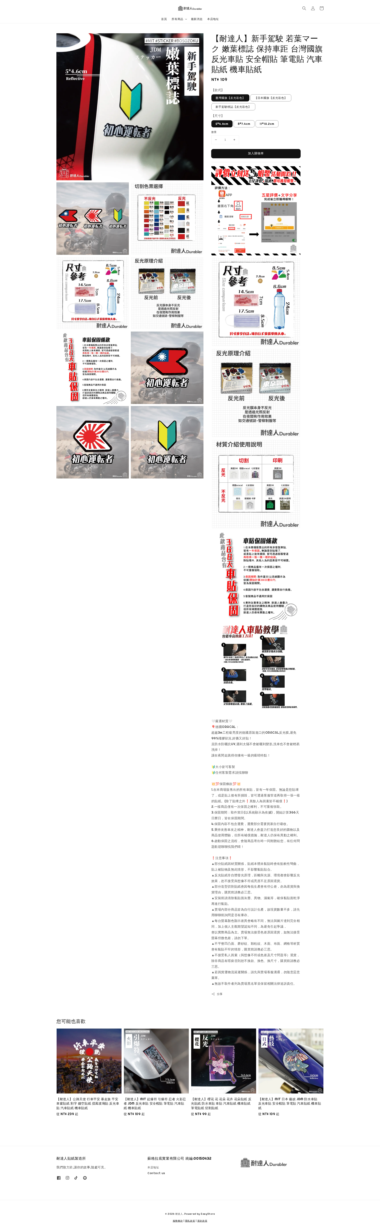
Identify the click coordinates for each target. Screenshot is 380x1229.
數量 (214, 132)
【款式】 (217, 90)
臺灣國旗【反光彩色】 (230, 98)
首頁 (164, 19)
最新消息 (196, 19)
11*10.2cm (267, 124)
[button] (304, 8)
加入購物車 (256, 153)
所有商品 (177, 19)
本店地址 (213, 19)
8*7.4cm (244, 124)
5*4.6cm (222, 124)
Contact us (156, 1173)
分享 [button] (220, 994)
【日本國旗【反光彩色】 (271, 98)
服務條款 (178, 1220)
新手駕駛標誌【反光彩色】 (233, 107)
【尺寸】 (217, 116)
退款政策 (202, 1220)
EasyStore (208, 1214)
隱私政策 (190, 1220)
